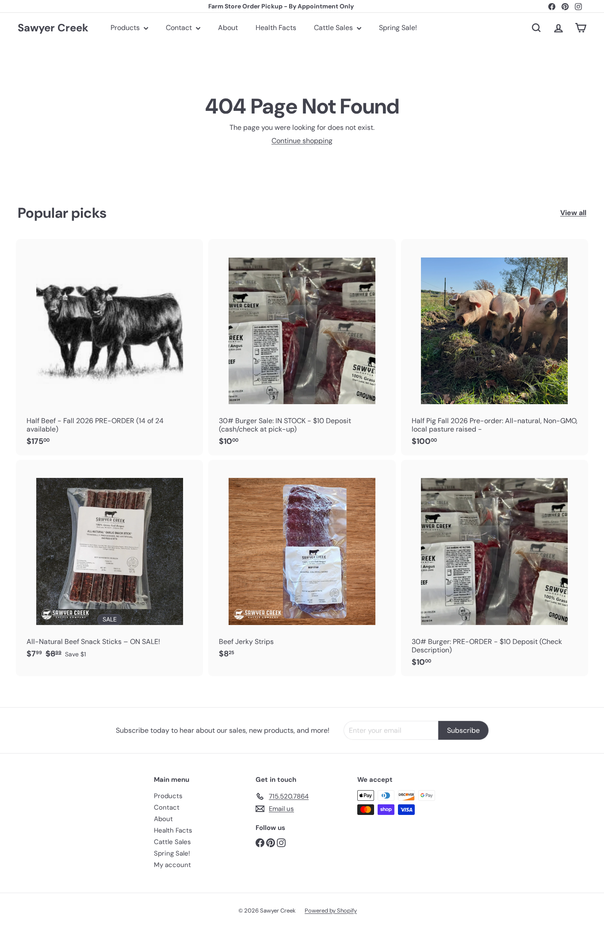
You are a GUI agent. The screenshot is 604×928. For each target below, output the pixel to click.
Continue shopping (302, 140)
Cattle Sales (334, 27)
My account (172, 864)
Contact (180, 27)
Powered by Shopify (331, 910)
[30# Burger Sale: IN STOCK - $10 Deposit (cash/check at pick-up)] (302, 347)
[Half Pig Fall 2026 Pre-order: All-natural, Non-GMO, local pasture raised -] (494, 347)
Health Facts (276, 27)
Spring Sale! (398, 27)
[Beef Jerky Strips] (302, 564)
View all (573, 212)
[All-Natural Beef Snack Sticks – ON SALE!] (109, 564)
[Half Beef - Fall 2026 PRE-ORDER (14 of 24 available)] (109, 347)
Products (126, 27)
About (228, 27)
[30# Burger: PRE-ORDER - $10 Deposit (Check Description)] (494, 568)
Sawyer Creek (53, 27)
